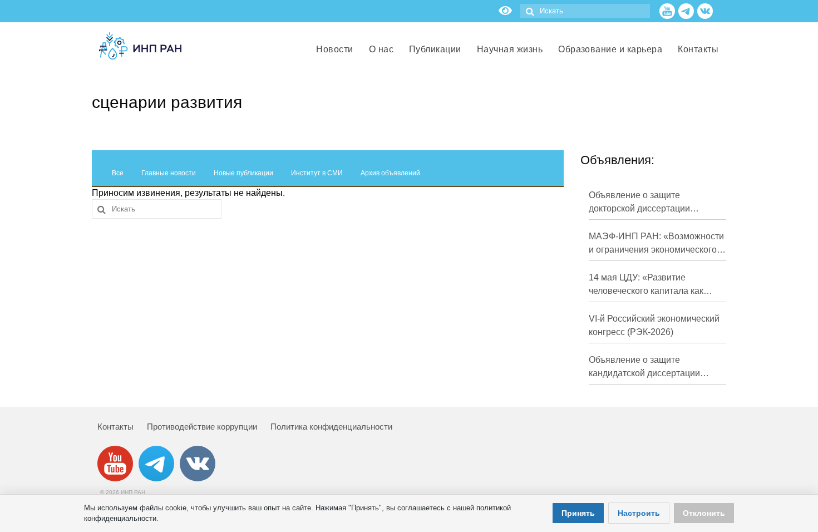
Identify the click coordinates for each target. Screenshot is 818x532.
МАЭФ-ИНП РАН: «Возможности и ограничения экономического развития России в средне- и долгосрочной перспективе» (656, 244)
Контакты (115, 426)
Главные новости (168, 173)
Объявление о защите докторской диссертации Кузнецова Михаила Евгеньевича (639, 202)
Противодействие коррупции (202, 426)
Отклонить (704, 513)
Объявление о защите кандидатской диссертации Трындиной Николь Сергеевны (653, 367)
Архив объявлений (390, 173)
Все (118, 173)
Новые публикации (243, 173)
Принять (578, 513)
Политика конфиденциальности (331, 426)
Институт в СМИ (317, 173)
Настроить (639, 513)
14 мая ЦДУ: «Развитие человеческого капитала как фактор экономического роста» (653, 285)
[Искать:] (585, 11)
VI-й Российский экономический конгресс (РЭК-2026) (654, 325)
